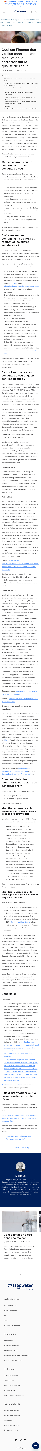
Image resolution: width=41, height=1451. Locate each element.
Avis (6, 1320)
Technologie (9, 1380)
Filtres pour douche (12, 1415)
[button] (4, 11)
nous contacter (14, 1085)
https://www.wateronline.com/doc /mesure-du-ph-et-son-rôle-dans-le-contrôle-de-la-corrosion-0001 (19, 1118)
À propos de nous (11, 1375)
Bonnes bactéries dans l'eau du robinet (17, 774)
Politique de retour (11, 1346)
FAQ (5, 1316)
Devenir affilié (9, 1390)
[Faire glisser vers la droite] (25, 1275)
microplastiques (10, 286)
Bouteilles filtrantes (12, 1425)
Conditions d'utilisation (13, 1360)
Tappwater (5, 19)
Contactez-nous (10, 1306)
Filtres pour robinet (12, 1410)
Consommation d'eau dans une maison (18, 1236)
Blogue (16, 19)
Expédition (8, 1341)
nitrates (14, 283)
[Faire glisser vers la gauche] (15, 1275)
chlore (6, 740)
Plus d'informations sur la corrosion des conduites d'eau (21, 108)
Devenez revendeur (12, 1325)
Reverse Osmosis (11, 1430)
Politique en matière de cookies (17, 1355)
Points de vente (10, 1311)
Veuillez (5, 1085)
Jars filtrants (9, 1420)
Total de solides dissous (21, 922)
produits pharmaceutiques (28, 286)
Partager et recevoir (12, 1385)
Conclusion (7, 106)
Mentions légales (11, 1350)
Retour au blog (22, 1148)
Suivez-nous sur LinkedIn (14, 1395)
